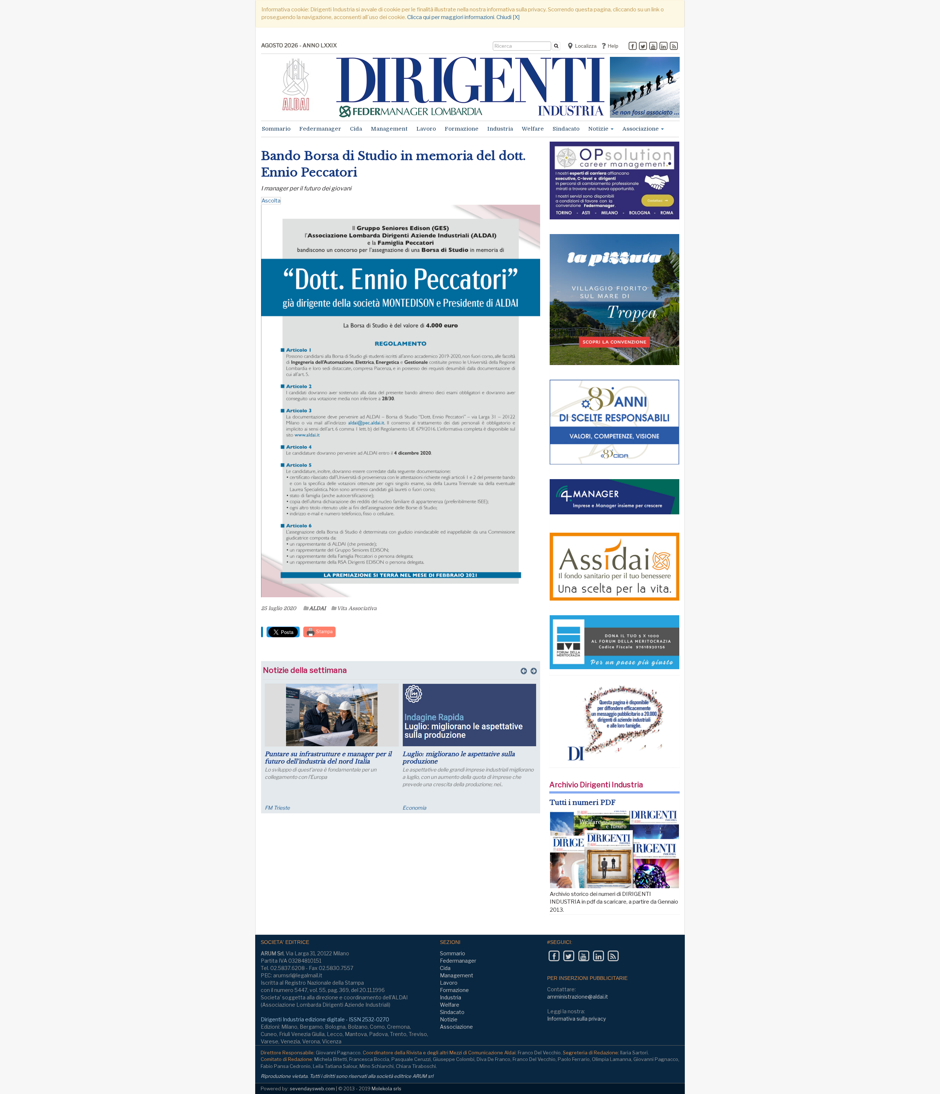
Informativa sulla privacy (576, 1018)
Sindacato (566, 128)
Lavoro (426, 128)
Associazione (641, 128)
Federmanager (320, 128)
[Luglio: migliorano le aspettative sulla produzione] (469, 715)
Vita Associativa (357, 608)
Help (612, 46)
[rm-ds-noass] (645, 87)
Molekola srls (386, 1088)
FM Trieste (277, 808)
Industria (500, 128)
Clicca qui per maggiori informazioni (450, 17)
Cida (356, 128)
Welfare (533, 128)
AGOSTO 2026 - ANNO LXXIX (299, 45)
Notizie (599, 128)
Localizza (585, 46)
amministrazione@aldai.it (577, 996)
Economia (414, 808)
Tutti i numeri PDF (582, 803)
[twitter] (643, 46)
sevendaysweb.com (312, 1088)
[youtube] (653, 46)
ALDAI (317, 608)
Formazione (461, 128)
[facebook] (633, 46)
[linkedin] (663, 46)
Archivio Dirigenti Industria (596, 784)
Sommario (276, 128)
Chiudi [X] (508, 17)
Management (389, 128)
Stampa (324, 631)
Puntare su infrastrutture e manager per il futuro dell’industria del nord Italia (328, 757)
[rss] (674, 46)
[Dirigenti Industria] (470, 87)
